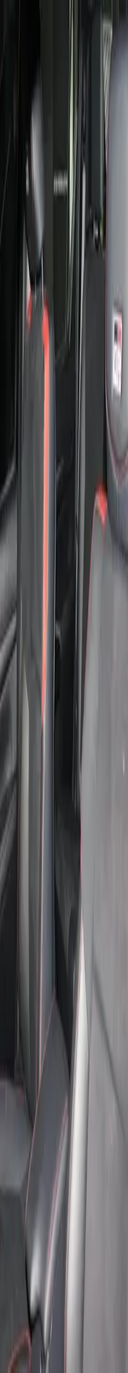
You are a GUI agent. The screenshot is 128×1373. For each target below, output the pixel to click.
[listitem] (49, 344)
